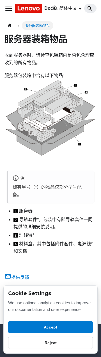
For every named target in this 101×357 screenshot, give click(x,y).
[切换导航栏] (8, 8)
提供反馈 (20, 277)
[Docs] (29, 8)
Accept (50, 327)
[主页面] (9, 25)
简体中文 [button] (68, 8)
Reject (51, 343)
